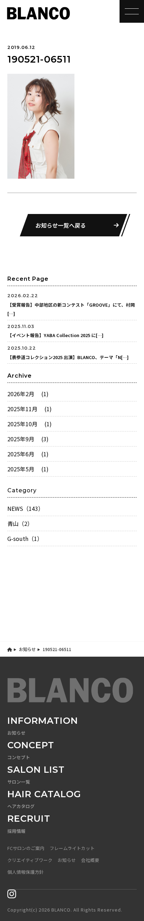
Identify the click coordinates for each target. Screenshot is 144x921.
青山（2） (20, 523)
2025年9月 (28, 439)
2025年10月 (29, 424)
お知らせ (27, 649)
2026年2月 (28, 394)
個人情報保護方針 (25, 872)
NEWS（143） (25, 508)
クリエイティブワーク (29, 860)
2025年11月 (29, 409)
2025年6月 (28, 454)
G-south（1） (25, 538)
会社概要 (90, 860)
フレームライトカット (72, 848)
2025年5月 (28, 469)
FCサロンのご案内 (25, 848)
